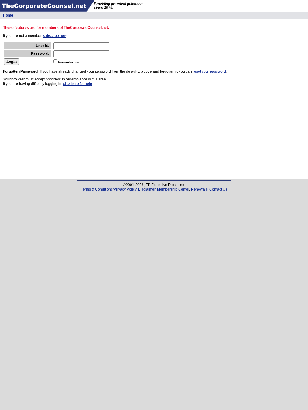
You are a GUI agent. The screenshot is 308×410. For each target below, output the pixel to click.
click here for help (77, 84)
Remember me (68, 62)
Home (8, 15)
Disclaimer (146, 189)
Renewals (199, 189)
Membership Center (173, 189)
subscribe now (54, 36)
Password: (40, 53)
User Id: (42, 46)
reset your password (209, 71)
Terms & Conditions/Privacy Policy (108, 189)
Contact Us (218, 189)
